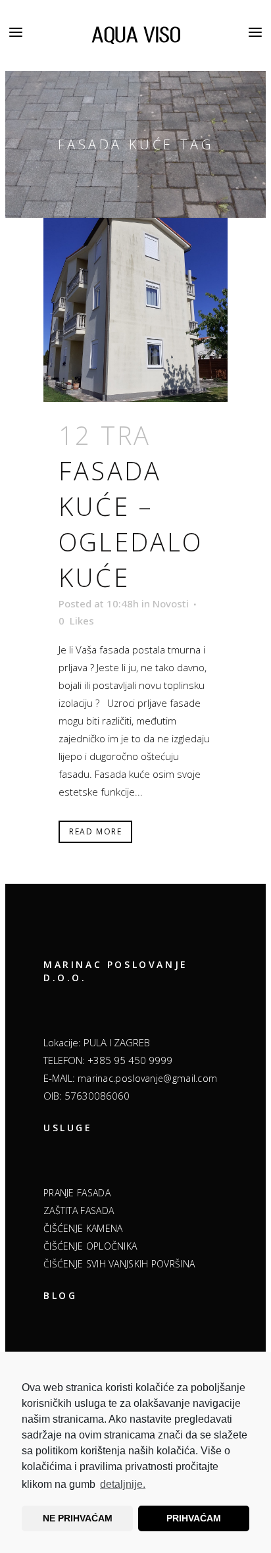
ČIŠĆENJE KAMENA (83, 1228)
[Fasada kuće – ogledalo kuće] (135, 310)
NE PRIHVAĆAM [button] (77, 1518)
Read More (95, 831)
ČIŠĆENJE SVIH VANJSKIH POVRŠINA (119, 1264)
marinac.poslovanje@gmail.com (147, 1078)
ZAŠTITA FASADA (78, 1210)
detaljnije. (122, 1484)
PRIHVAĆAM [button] (193, 1518)
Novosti (171, 603)
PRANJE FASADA (77, 1192)
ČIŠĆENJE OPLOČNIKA (90, 1246)
